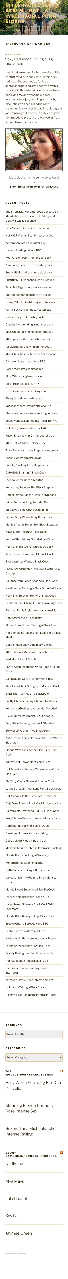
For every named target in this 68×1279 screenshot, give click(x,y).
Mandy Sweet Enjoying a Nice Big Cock (30, 889)
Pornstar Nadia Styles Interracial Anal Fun (31, 610)
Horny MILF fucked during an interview (30, 302)
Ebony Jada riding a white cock (24, 398)
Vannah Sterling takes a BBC (23, 250)
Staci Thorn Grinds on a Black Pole (27, 693)
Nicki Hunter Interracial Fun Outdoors (29, 716)
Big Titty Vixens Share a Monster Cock (29, 781)
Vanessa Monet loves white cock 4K (28, 406)
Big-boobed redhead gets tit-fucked (28, 294)
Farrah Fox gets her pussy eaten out (28, 309)
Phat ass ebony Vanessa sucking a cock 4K (32, 413)
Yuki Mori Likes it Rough (20, 659)
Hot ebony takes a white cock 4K (26, 428)
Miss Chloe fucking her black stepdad (29, 331)
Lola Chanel (16, 1198)
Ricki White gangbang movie (23, 376)
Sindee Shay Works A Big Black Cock (28, 517)
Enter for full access (34, 186)
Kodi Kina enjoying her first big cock (28, 257)
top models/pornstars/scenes (29, 1073)
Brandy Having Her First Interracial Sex (30, 953)
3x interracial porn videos (10, 1252)
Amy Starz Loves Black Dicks (23, 618)
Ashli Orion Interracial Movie (23, 458)
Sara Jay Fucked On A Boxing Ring (26, 509)
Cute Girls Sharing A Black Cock (25, 472)
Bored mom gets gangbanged (24, 369)
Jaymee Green (18, 1233)
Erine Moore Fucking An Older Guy (27, 502)
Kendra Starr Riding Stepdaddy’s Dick (29, 539)
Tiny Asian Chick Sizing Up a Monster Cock (32, 686)
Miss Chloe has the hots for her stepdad (30, 354)
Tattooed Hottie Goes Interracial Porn (29, 980)
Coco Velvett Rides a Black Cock (25, 840)
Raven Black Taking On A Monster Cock (30, 435)
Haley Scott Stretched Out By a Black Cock (32, 811)
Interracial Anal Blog (21, 1252)
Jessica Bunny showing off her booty (28, 346)
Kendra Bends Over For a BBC (24, 862)
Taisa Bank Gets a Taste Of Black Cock (29, 554)
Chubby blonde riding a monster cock (29, 324)
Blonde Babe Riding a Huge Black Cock (29, 916)
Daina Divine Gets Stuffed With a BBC (29, 678)
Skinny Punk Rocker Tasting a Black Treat (31, 625)
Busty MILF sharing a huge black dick (28, 272)
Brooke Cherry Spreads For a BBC (26, 923)
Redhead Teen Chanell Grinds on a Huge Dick (33, 603)
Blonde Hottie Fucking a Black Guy (27, 855)
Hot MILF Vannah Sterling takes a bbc (29, 235)
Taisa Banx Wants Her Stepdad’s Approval (32, 450)
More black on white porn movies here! (34, 177)
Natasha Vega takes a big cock (24, 317)
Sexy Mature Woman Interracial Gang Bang (32, 818)
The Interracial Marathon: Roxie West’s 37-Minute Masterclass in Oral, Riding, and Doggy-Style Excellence (32, 216)
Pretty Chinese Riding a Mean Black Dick (31, 701)
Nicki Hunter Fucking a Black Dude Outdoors (33, 588)
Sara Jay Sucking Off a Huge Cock (26, 465)
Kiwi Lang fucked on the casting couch (29, 265)
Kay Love (13, 1215)
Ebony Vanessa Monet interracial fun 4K (31, 420)
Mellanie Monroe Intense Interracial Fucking (33, 848)
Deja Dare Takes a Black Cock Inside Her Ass (33, 803)
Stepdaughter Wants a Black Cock (27, 561)
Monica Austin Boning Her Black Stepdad (31, 524)
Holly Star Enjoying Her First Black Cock (30, 595)
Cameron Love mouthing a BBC (25, 361)
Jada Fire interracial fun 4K (22, 383)
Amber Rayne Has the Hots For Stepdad (30, 495)
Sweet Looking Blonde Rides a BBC (27, 897)
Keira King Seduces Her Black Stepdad (30, 487)
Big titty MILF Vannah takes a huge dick (30, 280)
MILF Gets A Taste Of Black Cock (26, 443)
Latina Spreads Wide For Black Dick (27, 946)
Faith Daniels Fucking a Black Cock (27, 870)
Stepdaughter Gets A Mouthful (25, 480)
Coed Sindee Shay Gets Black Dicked (28, 644)
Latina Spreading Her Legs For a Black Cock (33, 788)
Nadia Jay (14, 1163)
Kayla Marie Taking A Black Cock (26, 531)
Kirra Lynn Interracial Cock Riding (26, 833)
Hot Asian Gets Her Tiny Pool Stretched (30, 796)
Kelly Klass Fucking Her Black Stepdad (29, 723)
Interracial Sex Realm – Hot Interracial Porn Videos (30, 13)
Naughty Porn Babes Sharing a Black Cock (31, 581)
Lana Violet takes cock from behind (27, 228)
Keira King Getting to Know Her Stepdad (31, 708)
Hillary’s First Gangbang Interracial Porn (30, 994)
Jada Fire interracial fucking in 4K (26, 391)
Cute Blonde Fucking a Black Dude (27, 825)
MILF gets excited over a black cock (27, 339)
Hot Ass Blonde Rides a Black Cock (27, 960)
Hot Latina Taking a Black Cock (24, 987)
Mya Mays (14, 1181)
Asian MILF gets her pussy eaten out (28, 287)
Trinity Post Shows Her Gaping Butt (27, 762)
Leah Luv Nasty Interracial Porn (25, 931)
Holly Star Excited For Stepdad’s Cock (29, 546)
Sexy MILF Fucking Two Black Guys (27, 730)
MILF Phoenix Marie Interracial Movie (29, 652)
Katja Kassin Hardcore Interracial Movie (30, 938)
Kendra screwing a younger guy (25, 243)
